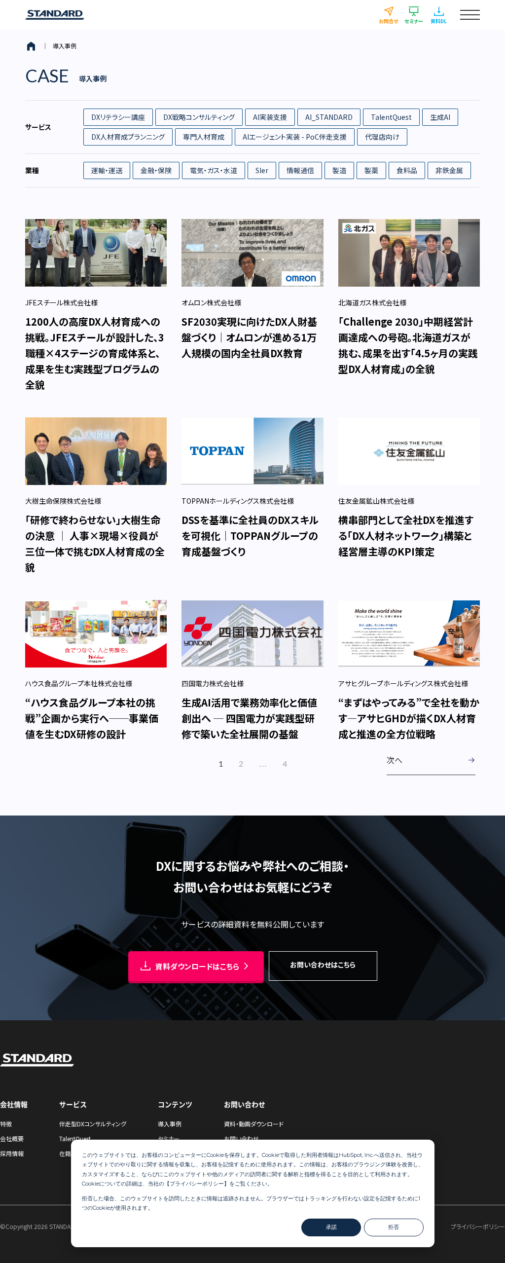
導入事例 (169, 1123)
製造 (339, 170)
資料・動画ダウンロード (254, 1123)
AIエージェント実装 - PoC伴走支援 (295, 137)
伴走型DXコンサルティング (92, 1123)
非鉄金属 (449, 170)
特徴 (6, 1123)
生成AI (440, 117)
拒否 (393, 1227)
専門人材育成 (203, 137)
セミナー (169, 1138)
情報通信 (300, 170)
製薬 (371, 170)
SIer (261, 170)
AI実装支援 (270, 117)
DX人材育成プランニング (128, 137)
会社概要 (12, 1138)
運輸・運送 (106, 170)
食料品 (407, 170)
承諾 (331, 1227)
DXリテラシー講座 (118, 117)
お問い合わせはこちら (323, 964)
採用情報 (12, 1153)
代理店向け (382, 137)
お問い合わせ (241, 1138)
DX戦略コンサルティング (199, 117)
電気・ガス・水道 (213, 170)
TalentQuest (391, 117)
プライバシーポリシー (197, 1183)
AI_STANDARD (329, 117)
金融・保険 (156, 170)
